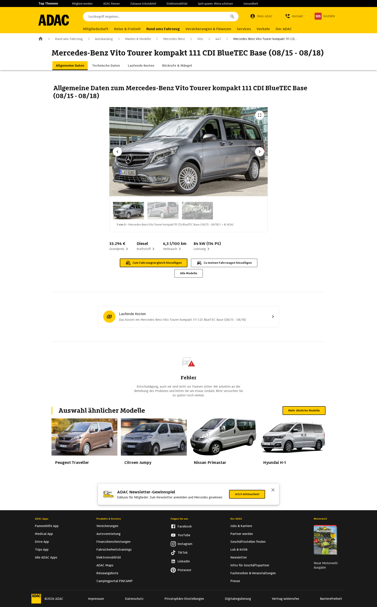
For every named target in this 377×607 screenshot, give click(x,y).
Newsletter (238, 557)
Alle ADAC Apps (46, 557)
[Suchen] (232, 16)
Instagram (185, 544)
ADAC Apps (41, 518)
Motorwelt (320, 518)
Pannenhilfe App (46, 526)
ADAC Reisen (111, 3)
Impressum (96, 599)
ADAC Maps (104, 565)
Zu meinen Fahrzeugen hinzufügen (228, 263)
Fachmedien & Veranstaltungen (253, 573)
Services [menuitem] (244, 29)
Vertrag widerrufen (285, 599)
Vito (200, 39)
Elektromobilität (177, 3)
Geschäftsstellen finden (248, 542)
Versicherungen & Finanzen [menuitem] (208, 29)
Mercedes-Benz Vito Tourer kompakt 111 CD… (265, 39)
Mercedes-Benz (174, 39)
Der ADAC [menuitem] (284, 29)
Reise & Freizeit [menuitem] (127, 29)
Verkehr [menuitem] (263, 29)
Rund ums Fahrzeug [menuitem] (163, 29)
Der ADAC (236, 518)
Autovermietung (108, 534)
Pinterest (184, 570)
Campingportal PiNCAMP (114, 581)
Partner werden (241, 534)
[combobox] (161, 16)
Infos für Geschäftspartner (249, 565)
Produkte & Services (108, 518)
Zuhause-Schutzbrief (143, 3)
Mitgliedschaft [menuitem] (95, 29)
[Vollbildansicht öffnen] (259, 115)
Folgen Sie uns (179, 518)
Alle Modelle (188, 273)
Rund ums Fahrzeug (69, 39)
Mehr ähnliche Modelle (304, 410)
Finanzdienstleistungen (113, 542)
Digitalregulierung (238, 599)
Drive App (42, 542)
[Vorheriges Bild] (117, 151)
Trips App (41, 550)
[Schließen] (273, 490)
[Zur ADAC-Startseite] (53, 20)
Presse (235, 581)
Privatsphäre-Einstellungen (184, 599)
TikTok (183, 553)
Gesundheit (250, 3)
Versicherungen (107, 526)
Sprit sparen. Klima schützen (215, 3)
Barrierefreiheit (331, 599)
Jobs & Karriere (241, 526)
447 (218, 39)
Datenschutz (134, 599)
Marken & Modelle (138, 39)
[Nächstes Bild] (259, 151)
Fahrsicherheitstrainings (114, 550)
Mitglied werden (82, 3)
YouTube (184, 535)
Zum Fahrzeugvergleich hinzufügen (157, 263)
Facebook (185, 526)
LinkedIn (184, 561)
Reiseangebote (107, 573)
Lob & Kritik (239, 550)
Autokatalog (104, 39)
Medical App (44, 534)
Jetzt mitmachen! (247, 494)
